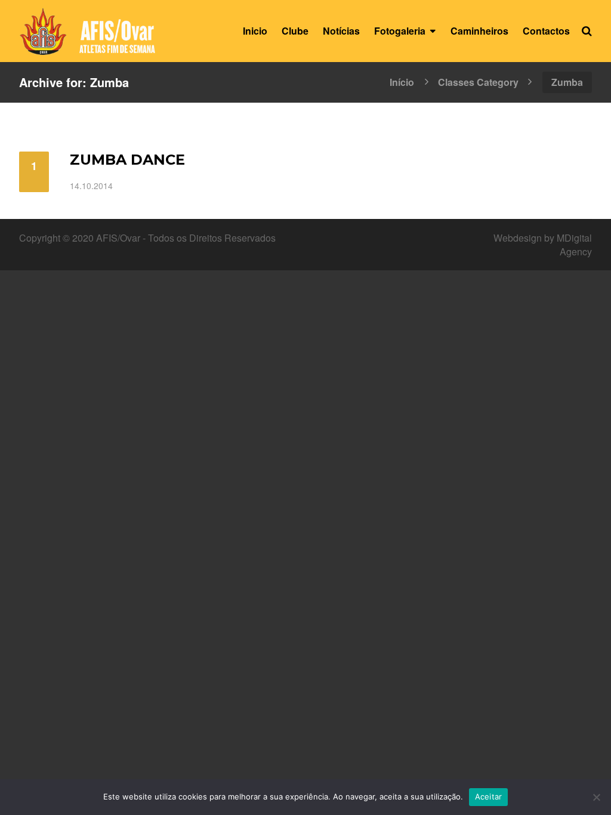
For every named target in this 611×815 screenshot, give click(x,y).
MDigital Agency (574, 244)
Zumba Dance (127, 159)
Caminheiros (479, 31)
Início (402, 81)
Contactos (546, 31)
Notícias (341, 31)
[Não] (596, 797)
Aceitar (488, 796)
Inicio (255, 31)
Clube (295, 31)
